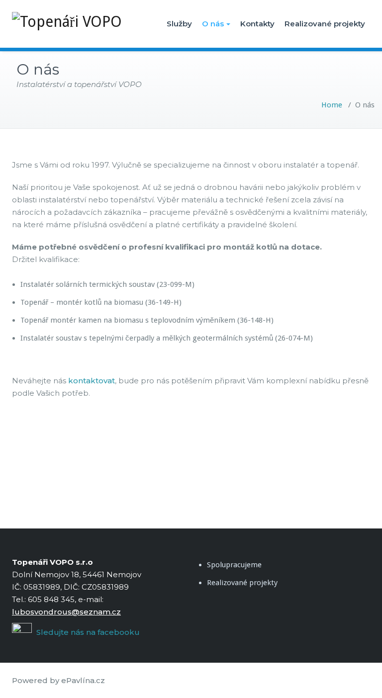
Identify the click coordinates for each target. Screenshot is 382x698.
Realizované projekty (325, 23)
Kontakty (257, 23)
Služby (179, 23)
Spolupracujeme (234, 564)
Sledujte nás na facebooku (87, 632)
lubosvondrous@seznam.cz (66, 611)
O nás (213, 23)
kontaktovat (91, 380)
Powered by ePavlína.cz (58, 680)
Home (331, 104)
